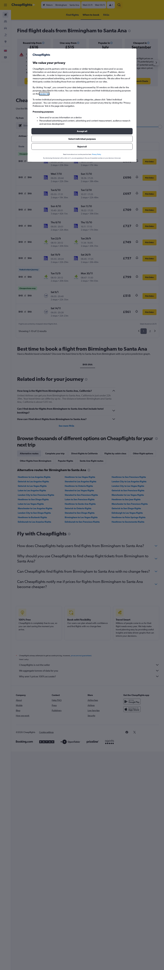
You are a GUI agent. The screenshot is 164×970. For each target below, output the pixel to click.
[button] (82, 131)
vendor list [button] (44, 93)
